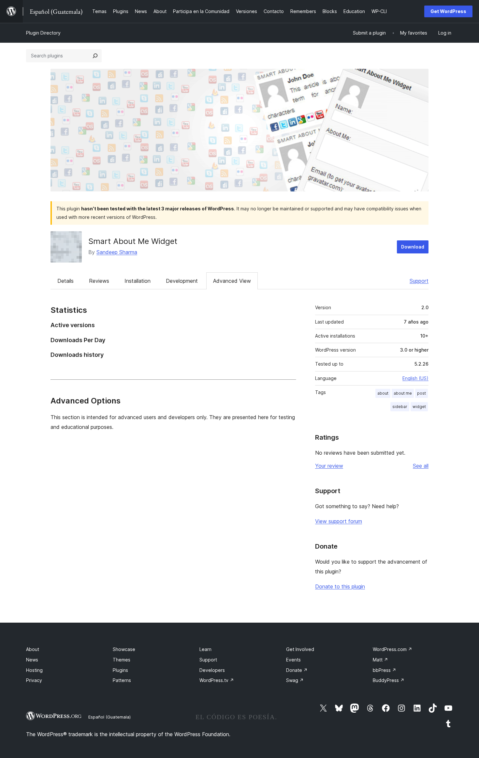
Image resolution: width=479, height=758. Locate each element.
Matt (380, 659)
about (382, 393)
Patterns (122, 680)
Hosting (34, 670)
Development (182, 281)
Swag (295, 680)
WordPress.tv (216, 680)
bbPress (384, 670)
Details (65, 281)
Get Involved (300, 649)
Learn (205, 649)
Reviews (99, 281)
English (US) (415, 378)
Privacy (34, 680)
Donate (297, 670)
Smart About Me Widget (132, 241)
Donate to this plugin (340, 586)
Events (293, 659)
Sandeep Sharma (116, 252)
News (32, 659)
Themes (121, 659)
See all (420, 465)
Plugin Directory (43, 33)
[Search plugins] (95, 55)
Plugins (120, 670)
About (32, 649)
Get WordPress (448, 11)
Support (419, 281)
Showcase (124, 649)
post (421, 393)
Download (412, 247)
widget (419, 406)
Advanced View (232, 281)
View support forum (338, 521)
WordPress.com (392, 649)
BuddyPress (388, 680)
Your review (329, 465)
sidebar (399, 406)
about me (403, 393)
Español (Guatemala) (109, 717)
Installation (137, 281)
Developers (212, 670)
